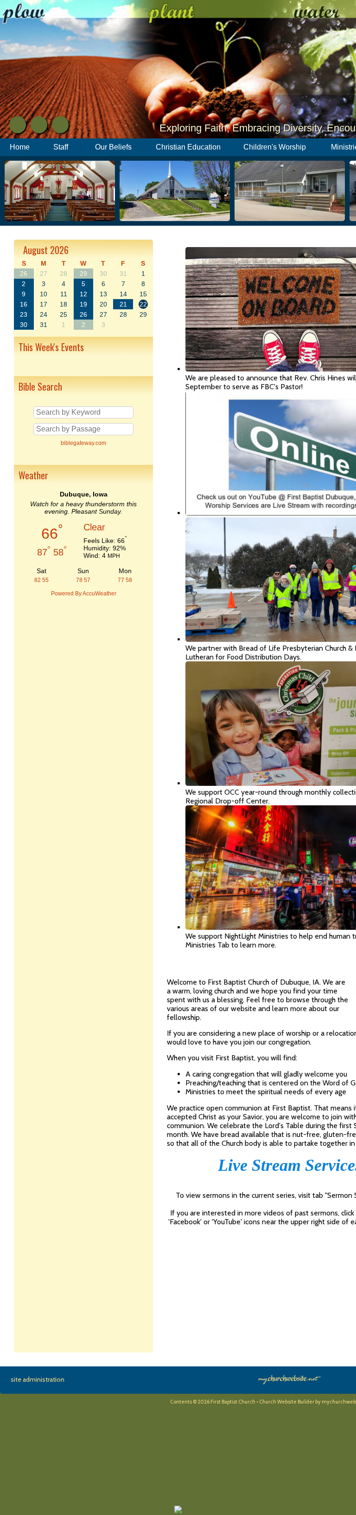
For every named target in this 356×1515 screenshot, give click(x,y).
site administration (37, 1379)
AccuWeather (99, 593)
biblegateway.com (83, 443)
